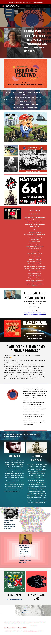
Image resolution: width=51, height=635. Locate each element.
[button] (49, 6)
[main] (34, 41)
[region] (25, 2)
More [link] (44, 6)
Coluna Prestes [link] (35, 6)
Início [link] (27, 6)
